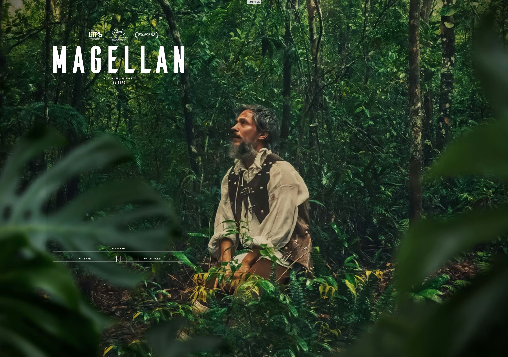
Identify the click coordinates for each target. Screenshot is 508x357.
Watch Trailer (152, 259)
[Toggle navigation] (4, 3)
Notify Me (254, 2)
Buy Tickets (119, 248)
